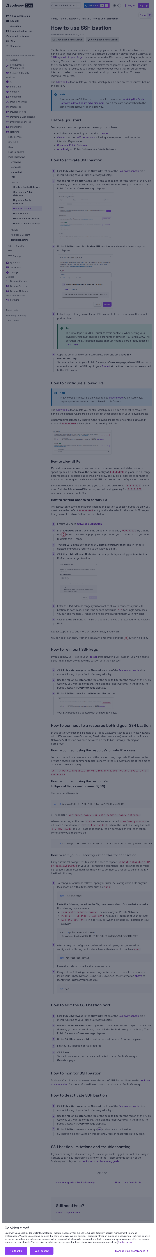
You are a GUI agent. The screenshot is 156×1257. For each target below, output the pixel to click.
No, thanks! (16, 1250)
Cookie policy (125, 1242)
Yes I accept (42, 1250)
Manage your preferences (130, 1250)
